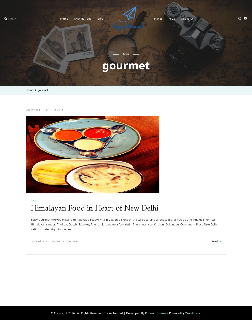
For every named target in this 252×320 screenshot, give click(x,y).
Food (172, 18)
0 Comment (73, 241)
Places (158, 18)
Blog (100, 18)
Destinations (82, 18)
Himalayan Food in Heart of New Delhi (94, 208)
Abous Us (187, 18)
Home (64, 18)
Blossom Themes (156, 313)
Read (215, 241)
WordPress (192, 313)
